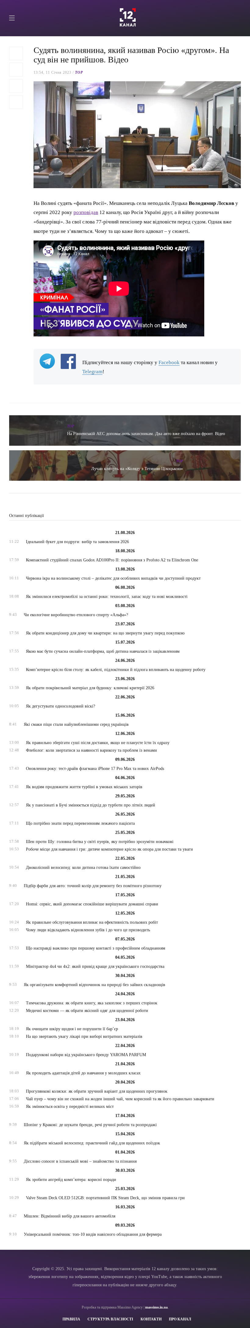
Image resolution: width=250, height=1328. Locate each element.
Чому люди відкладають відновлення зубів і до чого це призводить (88, 930)
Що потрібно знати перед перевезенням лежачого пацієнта (80, 823)
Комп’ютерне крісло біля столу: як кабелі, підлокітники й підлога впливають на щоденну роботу (115, 669)
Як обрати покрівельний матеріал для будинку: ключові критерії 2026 (90, 688)
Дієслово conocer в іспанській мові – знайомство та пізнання (80, 1161)
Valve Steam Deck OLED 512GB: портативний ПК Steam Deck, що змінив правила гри (105, 1198)
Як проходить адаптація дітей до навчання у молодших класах (83, 1073)
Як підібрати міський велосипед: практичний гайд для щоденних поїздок (92, 1143)
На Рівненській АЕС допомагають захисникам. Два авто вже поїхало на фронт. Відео (146, 433)
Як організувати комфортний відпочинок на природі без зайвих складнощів (94, 984)
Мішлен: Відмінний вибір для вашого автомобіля (69, 1216)
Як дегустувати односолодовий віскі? (60, 706)
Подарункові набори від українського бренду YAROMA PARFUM (86, 1054)
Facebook (169, 362)
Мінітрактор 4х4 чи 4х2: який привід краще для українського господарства (95, 966)
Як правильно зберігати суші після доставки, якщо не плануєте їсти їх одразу (98, 742)
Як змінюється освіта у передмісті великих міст (70, 1106)
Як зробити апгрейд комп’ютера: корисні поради (71, 1179)
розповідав (85, 212)
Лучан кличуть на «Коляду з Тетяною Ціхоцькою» (137, 468)
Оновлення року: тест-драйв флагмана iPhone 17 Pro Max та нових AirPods (95, 768)
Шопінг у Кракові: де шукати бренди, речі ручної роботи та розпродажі (90, 1124)
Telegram (92, 371)
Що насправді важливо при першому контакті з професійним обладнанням (95, 948)
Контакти (151, 1319)
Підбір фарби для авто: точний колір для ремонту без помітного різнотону (93, 886)
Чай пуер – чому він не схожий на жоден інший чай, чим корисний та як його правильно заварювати (120, 1099)
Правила (71, 1319)
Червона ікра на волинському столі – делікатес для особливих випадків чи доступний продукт (113, 578)
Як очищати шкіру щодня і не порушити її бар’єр (72, 1029)
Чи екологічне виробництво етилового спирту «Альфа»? (76, 615)
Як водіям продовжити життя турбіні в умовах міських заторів (84, 787)
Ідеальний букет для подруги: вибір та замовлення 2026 (77, 541)
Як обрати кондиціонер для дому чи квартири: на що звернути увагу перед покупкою (105, 633)
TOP (79, 72)
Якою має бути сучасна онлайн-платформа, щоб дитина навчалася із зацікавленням (103, 651)
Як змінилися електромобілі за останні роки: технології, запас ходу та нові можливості (107, 596)
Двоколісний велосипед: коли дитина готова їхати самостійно (83, 867)
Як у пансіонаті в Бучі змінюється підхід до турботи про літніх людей (90, 805)
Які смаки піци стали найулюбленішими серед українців (76, 724)
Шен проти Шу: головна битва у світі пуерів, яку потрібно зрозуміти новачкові (99, 841)
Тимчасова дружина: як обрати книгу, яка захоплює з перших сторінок (91, 1003)
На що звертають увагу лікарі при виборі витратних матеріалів (84, 1036)
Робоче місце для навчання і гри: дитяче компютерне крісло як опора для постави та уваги (109, 849)
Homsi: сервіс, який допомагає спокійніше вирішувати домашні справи (92, 904)
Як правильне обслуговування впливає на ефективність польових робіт (92, 922)
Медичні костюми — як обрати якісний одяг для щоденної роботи (87, 1010)
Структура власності (110, 1319)
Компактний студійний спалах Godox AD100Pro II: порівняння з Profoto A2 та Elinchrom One (112, 560)
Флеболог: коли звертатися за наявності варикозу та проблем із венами (91, 750)
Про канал (180, 1319)
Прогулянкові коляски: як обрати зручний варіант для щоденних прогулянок (96, 1091)
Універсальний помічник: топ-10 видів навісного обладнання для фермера (93, 1234)
